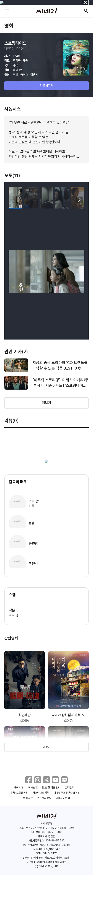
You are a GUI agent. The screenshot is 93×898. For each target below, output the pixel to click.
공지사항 (19, 787)
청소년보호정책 (40, 792)
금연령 (24, 74)
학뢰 (16, 74)
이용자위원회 (63, 798)
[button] (79, 200)
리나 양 (17, 70)
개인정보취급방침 (18, 792)
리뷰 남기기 (46, 85)
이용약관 (28, 798)
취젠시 (34, 74)
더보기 (46, 403)
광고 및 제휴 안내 (51, 787)
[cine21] (46, 11)
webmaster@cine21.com (51, 861)
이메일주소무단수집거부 (66, 792)
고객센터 (69, 787)
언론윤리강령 (44, 798)
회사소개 (33, 787)
